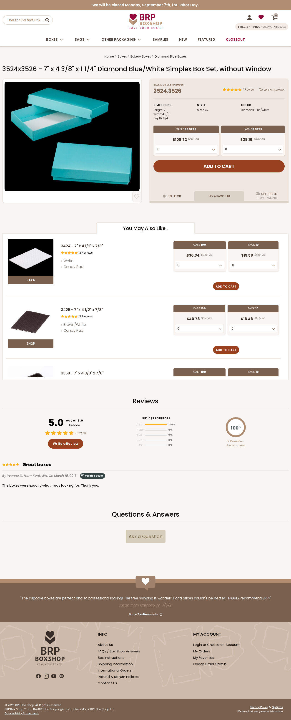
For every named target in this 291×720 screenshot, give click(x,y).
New (183, 39)
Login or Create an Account (216, 644)
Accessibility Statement (22, 713)
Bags (80, 39)
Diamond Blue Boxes (171, 56)
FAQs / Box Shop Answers (119, 651)
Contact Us (107, 683)
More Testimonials (143, 614)
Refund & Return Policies (118, 676)
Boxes (52, 39)
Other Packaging (118, 39)
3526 (174, 91)
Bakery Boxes (140, 56)
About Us (105, 644)
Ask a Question (274, 90)
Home (109, 56)
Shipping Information (115, 664)
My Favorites (203, 657)
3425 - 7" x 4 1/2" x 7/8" (82, 309)
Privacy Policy (259, 707)
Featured (206, 39)
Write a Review (65, 443)
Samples (160, 39)
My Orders (201, 651)
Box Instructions (111, 657)
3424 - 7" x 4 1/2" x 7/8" (82, 246)
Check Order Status (210, 664)
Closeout (235, 39)
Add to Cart (226, 286)
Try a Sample (217, 196)
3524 (160, 91)
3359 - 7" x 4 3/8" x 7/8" (82, 373)
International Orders (115, 670)
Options (277, 707)
